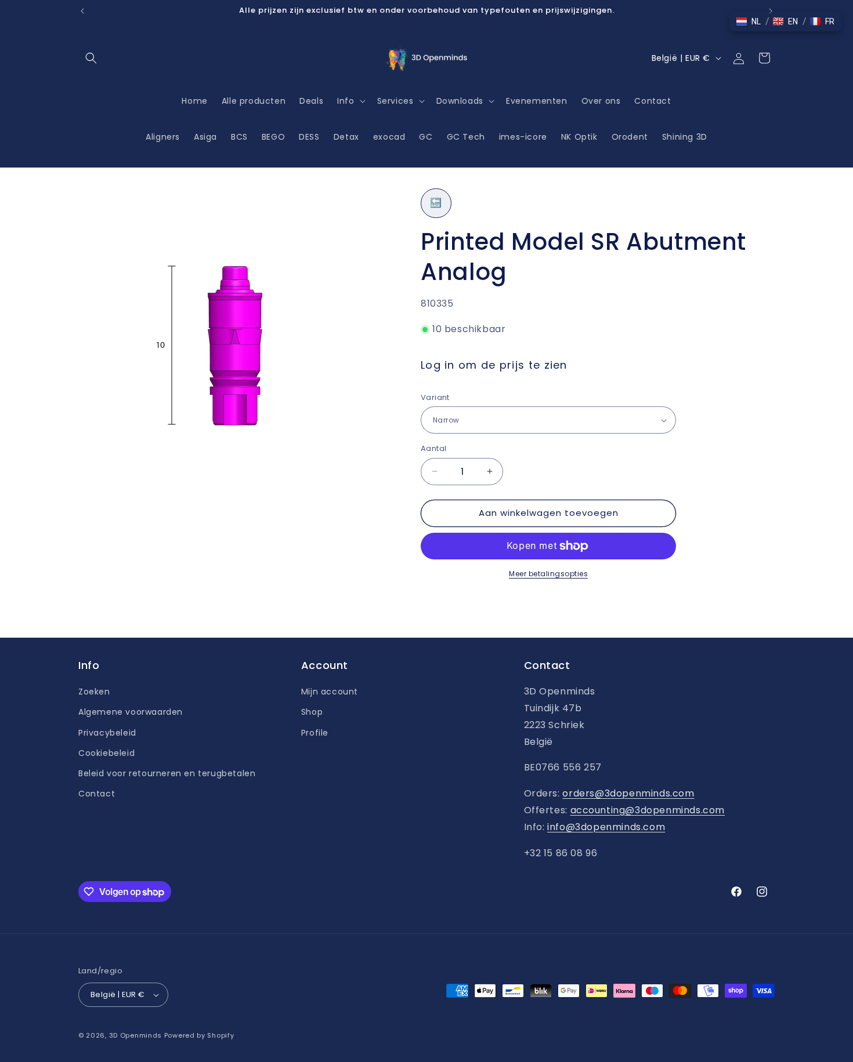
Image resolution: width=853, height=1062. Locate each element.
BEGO (273, 137)
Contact (96, 793)
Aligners (163, 137)
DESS (309, 137)
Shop (312, 712)
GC (425, 137)
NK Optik (579, 137)
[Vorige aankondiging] (82, 11)
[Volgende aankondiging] (770, 11)
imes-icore (523, 137)
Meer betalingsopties (548, 574)
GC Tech (466, 137)
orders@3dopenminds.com (628, 793)
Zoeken (94, 691)
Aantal (433, 448)
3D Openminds (135, 1035)
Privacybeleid (107, 733)
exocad (389, 137)
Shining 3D (684, 137)
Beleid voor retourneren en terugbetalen (166, 773)
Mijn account (329, 691)
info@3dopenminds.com (606, 827)
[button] (91, 58)
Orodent (630, 137)
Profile (314, 733)
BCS (239, 137)
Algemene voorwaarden (130, 712)
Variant (435, 397)
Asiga (205, 137)
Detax (346, 137)
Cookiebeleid (106, 753)
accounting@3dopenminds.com (647, 810)
